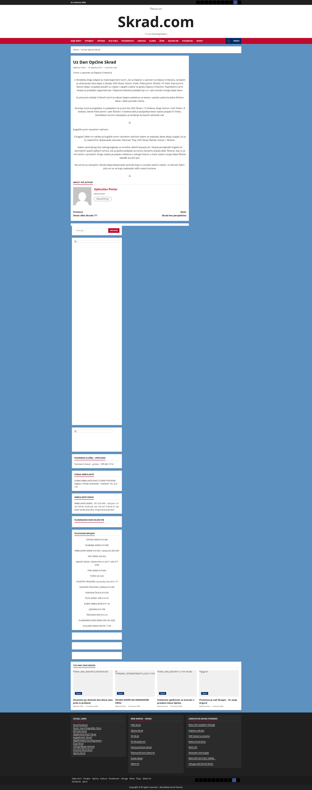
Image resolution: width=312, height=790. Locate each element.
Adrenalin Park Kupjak (199, 752)
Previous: (85, 213)
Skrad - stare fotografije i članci (87, 728)
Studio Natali (137, 758)
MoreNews (165, 787)
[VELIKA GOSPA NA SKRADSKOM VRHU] (135, 683)
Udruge (141, 41)
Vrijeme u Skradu (196, 730)
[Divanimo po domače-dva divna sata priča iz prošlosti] (93, 683)
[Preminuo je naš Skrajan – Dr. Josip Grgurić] (219, 683)
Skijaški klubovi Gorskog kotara (87, 740)
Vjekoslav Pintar (79, 67)
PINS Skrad (136, 725)
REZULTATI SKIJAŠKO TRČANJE (202, 725)
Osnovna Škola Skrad (82, 750)
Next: (174, 213)
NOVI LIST (193, 747)
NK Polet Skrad (80, 731)
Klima (152, 41)
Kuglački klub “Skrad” (82, 737)
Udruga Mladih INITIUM (83, 746)
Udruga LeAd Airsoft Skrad (201, 763)
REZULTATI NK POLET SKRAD (202, 758)
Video (236, 41)
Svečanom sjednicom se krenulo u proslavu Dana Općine (175, 701)
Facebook (187, 41)
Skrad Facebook (80, 725)
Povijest (89, 41)
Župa (161, 41)
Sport (199, 41)
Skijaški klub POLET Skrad (84, 734)
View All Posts (102, 199)
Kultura (113, 41)
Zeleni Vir (173, 41)
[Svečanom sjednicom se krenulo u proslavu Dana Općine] (177, 683)
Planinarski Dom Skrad (141, 747)
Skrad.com (156, 21)
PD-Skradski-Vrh (138, 741)
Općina (101, 41)
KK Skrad (135, 736)
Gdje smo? (76, 41)
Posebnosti (127, 41)
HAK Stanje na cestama (199, 736)
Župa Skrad (78, 743)
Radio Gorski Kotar (197, 741)
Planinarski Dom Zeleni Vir (143, 752)
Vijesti (78, 693)
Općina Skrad (79, 753)
